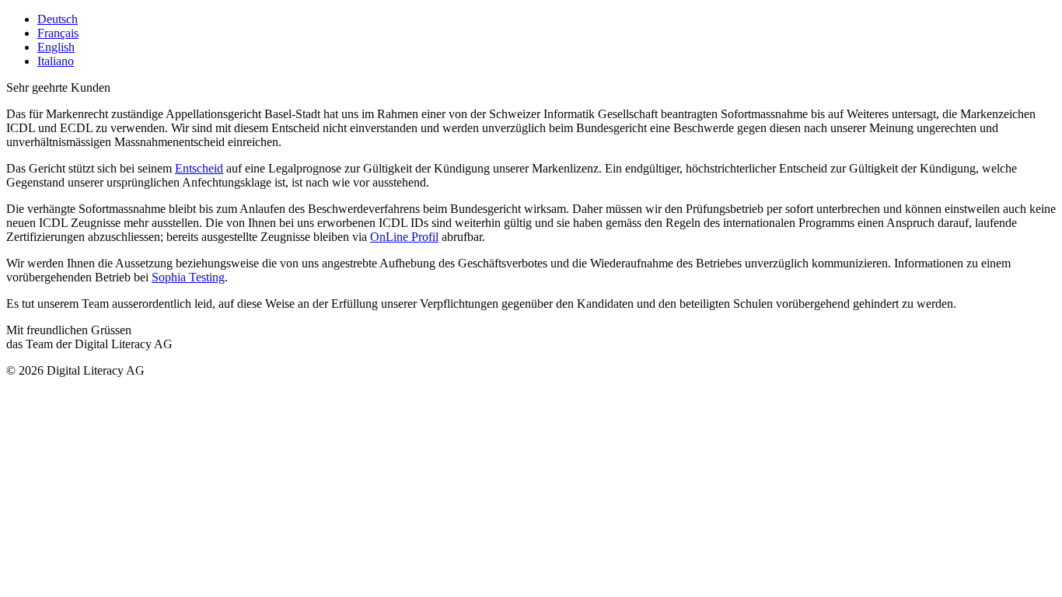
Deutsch (57, 19)
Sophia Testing (188, 277)
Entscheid (199, 168)
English (56, 47)
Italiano (55, 61)
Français (58, 33)
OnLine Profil (404, 236)
